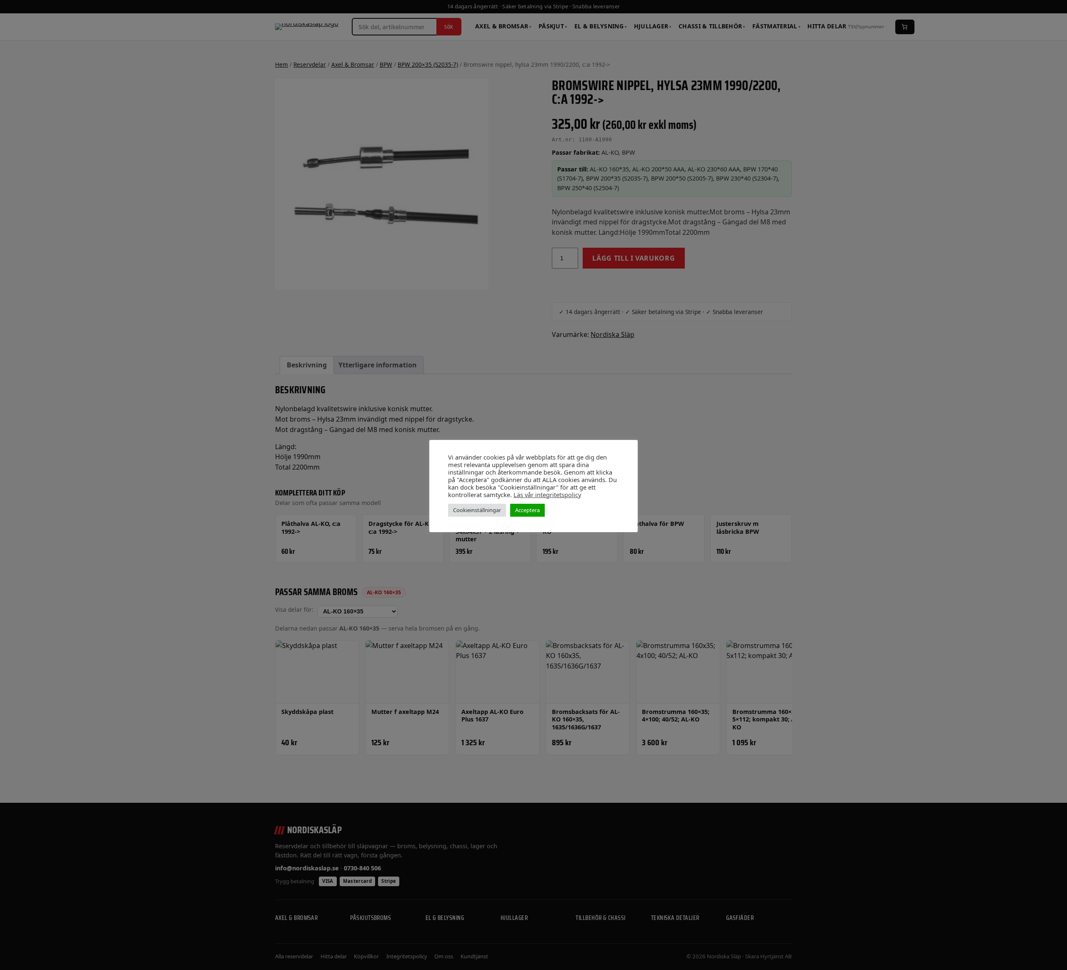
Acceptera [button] (527, 510)
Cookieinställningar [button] (477, 510)
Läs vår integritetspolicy (547, 494)
